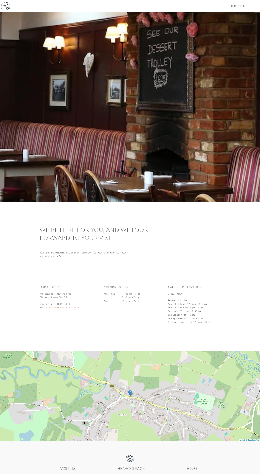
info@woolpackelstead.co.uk (63, 307)
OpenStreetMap (253, 440)
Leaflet (242, 440)
